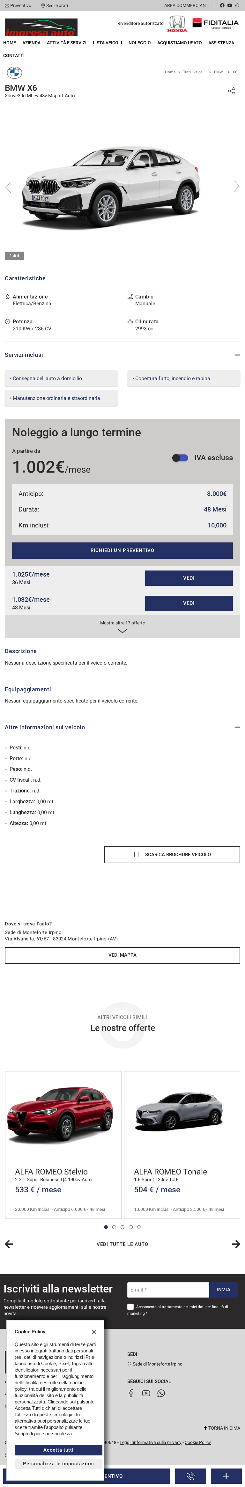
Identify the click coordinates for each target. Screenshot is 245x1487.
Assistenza (221, 42)
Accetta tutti (58, 1450)
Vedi (189, 578)
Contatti (14, 55)
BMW (218, 72)
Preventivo (20, 5)
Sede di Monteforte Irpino (157, 1363)
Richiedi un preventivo (122, 550)
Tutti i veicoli (193, 72)
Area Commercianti (187, 5)
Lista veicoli (107, 42)
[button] (106, 1227)
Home (9, 42)
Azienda (31, 42)
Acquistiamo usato (179, 42)
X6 (235, 72)
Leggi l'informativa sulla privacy (151, 1442)
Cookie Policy (198, 1442)
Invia (224, 1289)
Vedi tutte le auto (122, 1244)
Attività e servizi (66, 42)
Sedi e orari (57, 5)
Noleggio (140, 42)
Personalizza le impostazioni (58, 1464)
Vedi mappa (122, 955)
